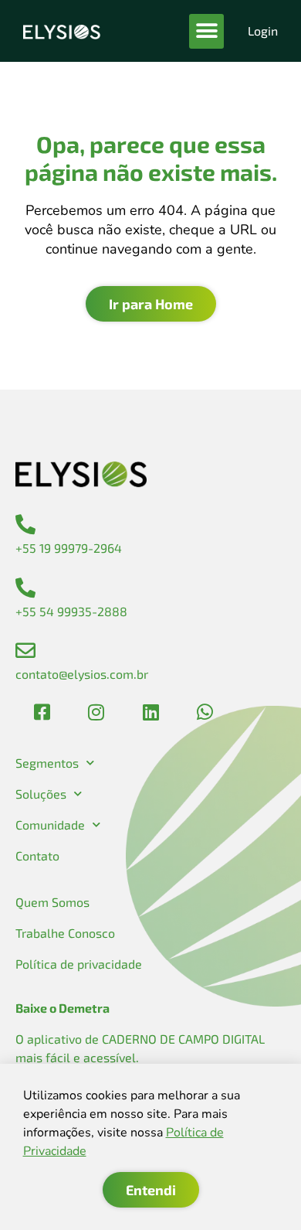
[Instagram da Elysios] (96, 712)
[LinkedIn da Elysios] (150, 712)
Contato (37, 855)
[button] (206, 31)
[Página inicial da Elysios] (61, 31)
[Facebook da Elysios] (42, 712)
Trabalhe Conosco (65, 932)
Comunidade (50, 824)
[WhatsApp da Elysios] (204, 712)
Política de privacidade (78, 963)
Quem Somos (52, 901)
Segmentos (47, 762)
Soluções (40, 793)
